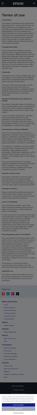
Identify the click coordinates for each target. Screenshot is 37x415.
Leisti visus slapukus (18, 404)
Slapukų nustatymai (18, 412)
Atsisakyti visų (18, 408)
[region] (18, 404)
